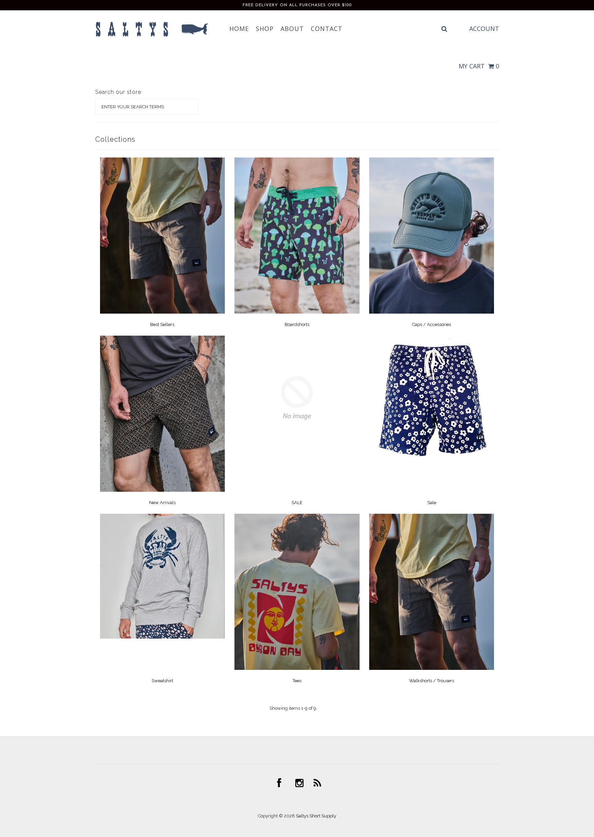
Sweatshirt (162, 680)
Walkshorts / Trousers (431, 680)
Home (239, 28)
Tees (297, 680)
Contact (326, 28)
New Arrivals (162, 502)
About (292, 28)
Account (484, 28)
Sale (431, 502)
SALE (297, 502)
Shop (265, 28)
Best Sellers (162, 324)
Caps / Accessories (431, 324)
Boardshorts (297, 324)
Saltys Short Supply (316, 815)
